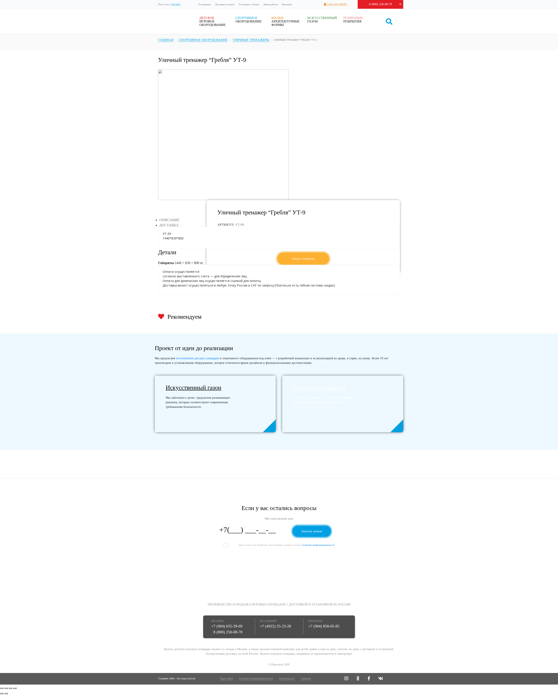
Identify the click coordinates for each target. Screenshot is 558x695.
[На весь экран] (10, 688)
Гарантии (306, 678)
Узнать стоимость (303, 258)
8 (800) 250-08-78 (380, 4)
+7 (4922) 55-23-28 (275, 626)
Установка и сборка (249, 4)
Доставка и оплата (224, 4)
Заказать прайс (337, 4)
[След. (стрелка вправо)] (6, 693)
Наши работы (271, 4)
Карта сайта (226, 678)
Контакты (287, 4)
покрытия (353, 19)
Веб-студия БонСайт (186, 678)
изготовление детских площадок (197, 358)
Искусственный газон (193, 387)
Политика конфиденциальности (256, 678)
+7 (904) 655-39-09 (226, 626)
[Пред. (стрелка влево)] (1, 693)
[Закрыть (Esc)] (1, 688)
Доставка (169, 225)
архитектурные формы (285, 21)
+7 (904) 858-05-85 (323, 626)
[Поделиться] (6, 688)
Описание (169, 220)
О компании (204, 4)
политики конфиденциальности (318, 545)
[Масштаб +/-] (15, 688)
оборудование (248, 19)
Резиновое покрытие (319, 387)
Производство (287, 678)
